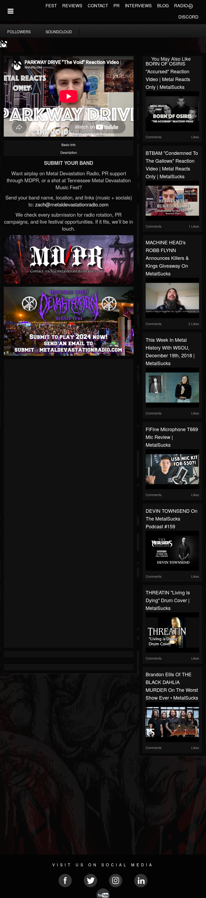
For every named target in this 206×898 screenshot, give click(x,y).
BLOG (163, 5)
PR (116, 5)
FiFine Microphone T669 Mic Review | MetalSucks (172, 437)
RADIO (181, 5)
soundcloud (59, 31)
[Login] (190, 5)
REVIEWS (72, 5)
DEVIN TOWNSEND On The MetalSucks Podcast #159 (171, 518)
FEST (51, 5)
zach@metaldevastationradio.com (72, 204)
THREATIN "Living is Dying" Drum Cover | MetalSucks (168, 600)
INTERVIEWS (138, 5)
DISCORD (188, 17)
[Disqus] (68, 434)
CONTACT (98, 5)
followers (19, 31)
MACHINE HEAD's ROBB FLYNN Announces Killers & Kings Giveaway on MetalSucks (167, 258)
